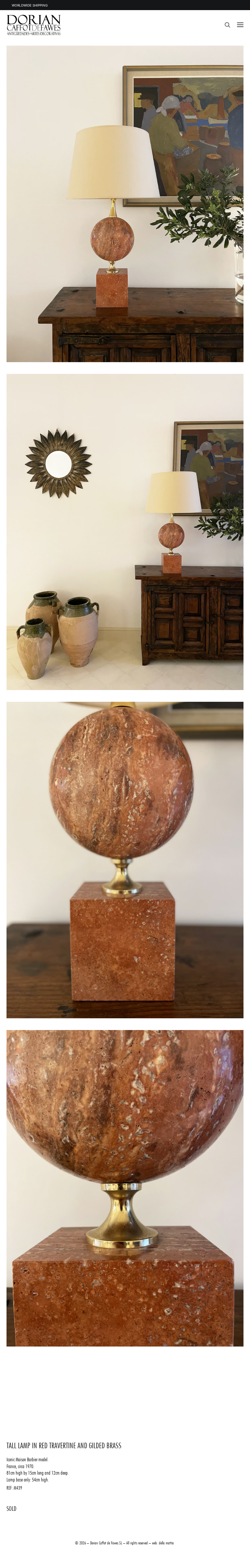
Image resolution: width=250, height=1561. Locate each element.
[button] (240, 24)
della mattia (166, 1542)
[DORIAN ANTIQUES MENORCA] (34, 24)
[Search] (224, 25)
